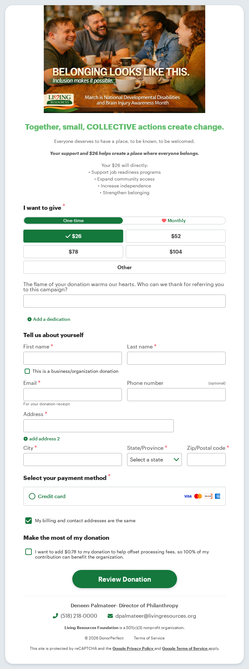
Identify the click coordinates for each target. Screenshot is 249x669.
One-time (73, 220)
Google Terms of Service (185, 648)
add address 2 (44, 438)
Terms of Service (149, 638)
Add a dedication (51, 319)
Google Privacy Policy (133, 648)
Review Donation (124, 579)
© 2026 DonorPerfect (104, 638)
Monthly (177, 220)
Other (124, 267)
